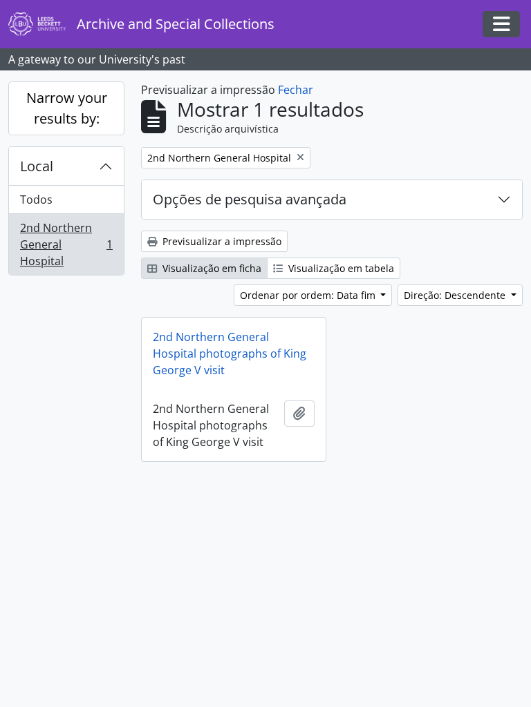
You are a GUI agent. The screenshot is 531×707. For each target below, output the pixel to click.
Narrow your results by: (66, 108)
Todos (36, 199)
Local (36, 166)
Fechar (295, 89)
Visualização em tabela (340, 268)
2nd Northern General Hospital (66, 244)
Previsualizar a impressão (220, 241)
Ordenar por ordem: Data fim (309, 295)
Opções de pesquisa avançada (249, 199)
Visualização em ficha (210, 268)
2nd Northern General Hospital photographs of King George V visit (229, 353)
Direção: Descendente (456, 295)
